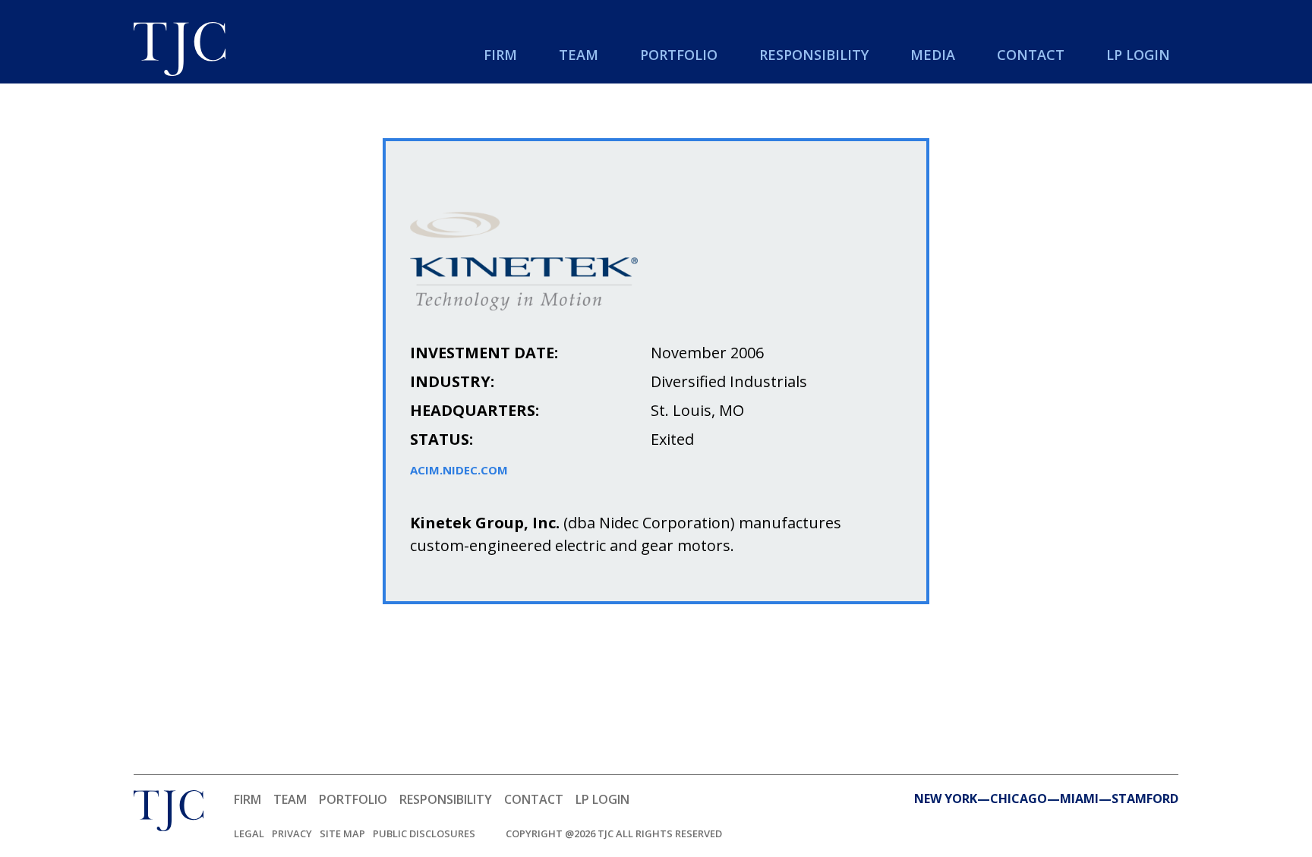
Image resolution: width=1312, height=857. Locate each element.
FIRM (247, 799)
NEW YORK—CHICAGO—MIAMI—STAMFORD (1046, 798)
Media (932, 55)
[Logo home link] (180, 51)
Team (578, 55)
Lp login (602, 799)
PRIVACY (292, 833)
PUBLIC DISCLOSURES (424, 833)
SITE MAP (342, 833)
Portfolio (679, 55)
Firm (500, 55)
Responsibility (814, 55)
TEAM (290, 799)
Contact (1030, 55)
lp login (1138, 55)
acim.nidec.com (459, 470)
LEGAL (249, 833)
